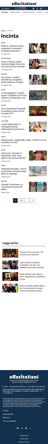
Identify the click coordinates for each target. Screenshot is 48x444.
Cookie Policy (24, 439)
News (3, 43)
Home (3, 30)
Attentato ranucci (28, 12)
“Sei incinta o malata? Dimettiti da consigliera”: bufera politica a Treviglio (12, 79)
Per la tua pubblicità (9, 421)
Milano (4, 74)
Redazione (6, 418)
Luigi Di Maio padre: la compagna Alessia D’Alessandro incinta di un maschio (12, 126)
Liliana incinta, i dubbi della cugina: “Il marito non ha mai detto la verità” (23, 141)
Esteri (3, 105)
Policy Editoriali (8, 414)
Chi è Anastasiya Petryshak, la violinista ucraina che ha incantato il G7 (13, 111)
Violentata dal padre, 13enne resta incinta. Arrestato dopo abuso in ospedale (13, 171)
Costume (4, 121)
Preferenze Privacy (24, 442)
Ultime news (6, 58)
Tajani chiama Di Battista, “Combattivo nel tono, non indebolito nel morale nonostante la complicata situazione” (32, 265)
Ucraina (39, 12)
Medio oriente (15, 12)
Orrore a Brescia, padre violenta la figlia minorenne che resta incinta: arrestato (13, 64)
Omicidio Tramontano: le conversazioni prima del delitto (12, 187)
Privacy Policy (24, 435)
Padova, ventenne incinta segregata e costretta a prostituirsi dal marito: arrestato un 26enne (12, 48)
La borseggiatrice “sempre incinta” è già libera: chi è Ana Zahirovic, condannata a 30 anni (14, 95)
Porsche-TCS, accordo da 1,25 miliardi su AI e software (31, 253)
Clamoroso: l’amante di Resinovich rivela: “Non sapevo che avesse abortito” (13, 155)
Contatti (5, 411)
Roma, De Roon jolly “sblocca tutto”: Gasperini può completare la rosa (32, 276)
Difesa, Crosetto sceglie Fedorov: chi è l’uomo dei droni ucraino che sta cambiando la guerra (32, 288)
